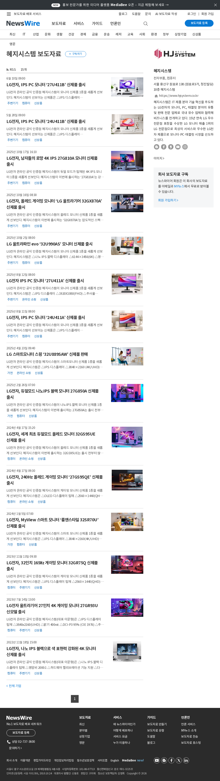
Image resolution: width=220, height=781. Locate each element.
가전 (10, 373)
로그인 (191, 14)
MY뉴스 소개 (188, 730)
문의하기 (15, 748)
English (115, 760)
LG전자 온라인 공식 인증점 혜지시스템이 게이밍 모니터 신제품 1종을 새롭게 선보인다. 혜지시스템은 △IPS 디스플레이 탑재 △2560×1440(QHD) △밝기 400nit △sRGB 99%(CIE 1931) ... (55, 581)
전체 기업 (13, 686)
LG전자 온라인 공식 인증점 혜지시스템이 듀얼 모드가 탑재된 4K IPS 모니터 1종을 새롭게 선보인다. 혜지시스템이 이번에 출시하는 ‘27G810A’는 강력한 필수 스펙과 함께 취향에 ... (55, 177)
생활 (59, 34)
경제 (83, 34)
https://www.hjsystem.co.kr (178, 96)
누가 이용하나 (121, 743)
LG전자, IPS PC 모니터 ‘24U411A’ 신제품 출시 (45, 317)
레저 (118, 34)
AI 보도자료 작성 (166, 14)
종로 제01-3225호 (123, 769)
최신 (12, 34)
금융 (95, 34)
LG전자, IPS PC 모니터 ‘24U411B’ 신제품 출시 (46, 121)
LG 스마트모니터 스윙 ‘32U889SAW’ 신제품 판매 (47, 354)
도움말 (136, 14)
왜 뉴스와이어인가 (124, 724)
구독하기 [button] (75, 54)
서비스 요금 (120, 736)
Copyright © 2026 (137, 773)
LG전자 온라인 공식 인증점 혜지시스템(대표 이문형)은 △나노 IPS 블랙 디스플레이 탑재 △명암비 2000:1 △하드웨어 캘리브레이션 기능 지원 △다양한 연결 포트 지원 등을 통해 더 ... (54, 667)
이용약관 (25, 760)
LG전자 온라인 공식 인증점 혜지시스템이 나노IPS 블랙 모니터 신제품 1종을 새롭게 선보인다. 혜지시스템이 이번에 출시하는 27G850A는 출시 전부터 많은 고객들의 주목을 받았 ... (54, 410)
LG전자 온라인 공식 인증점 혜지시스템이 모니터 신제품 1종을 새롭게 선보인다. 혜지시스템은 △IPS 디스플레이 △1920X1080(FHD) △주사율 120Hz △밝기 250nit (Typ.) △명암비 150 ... (54, 293)
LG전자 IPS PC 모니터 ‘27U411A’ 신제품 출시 (45, 280)
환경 (154, 34)
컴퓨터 (26, 103)
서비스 (78, 23)
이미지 (158, 158)
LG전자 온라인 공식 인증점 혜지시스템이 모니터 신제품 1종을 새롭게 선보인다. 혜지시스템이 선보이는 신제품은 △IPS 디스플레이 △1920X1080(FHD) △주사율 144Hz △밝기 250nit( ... (54, 97)
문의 (148, 14)
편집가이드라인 (42, 760)
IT (24, 34)
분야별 (83, 730)
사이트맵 (102, 760)
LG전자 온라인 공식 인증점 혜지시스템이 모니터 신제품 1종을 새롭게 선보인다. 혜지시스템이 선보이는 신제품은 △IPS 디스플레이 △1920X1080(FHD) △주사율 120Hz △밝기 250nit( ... (54, 330)
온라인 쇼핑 (29, 299)
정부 (166, 34)
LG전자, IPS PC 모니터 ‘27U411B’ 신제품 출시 (46, 84)
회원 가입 (207, 14)
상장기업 (180, 34)
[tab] (95, 717)
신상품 (196, 34)
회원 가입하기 (168, 200)
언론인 (115, 23)
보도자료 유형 (155, 730)
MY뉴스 (179, 186)
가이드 (97, 23)
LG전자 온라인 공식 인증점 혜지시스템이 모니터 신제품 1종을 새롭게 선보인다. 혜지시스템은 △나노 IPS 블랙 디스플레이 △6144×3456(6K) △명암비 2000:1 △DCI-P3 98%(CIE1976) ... (55, 256)
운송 (107, 34)
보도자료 (59, 23)
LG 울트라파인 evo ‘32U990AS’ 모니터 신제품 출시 (49, 244)
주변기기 (12, 103)
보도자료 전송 (189, 736)
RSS (13, 70)
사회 (142, 34)
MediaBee (129, 760)
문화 (47, 34)
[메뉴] (9, 14)
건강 (71, 34)
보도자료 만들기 (157, 724)
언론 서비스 (188, 724)
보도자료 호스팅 (191, 743)
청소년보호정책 (85, 760)
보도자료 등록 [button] (20, 733)
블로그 (123, 14)
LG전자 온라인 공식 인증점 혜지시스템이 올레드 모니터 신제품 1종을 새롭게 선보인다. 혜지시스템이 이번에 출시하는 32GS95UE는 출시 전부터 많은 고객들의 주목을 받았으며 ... (54, 453)
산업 (36, 34)
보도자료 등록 (199, 23)
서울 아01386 (31, 773)
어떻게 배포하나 (123, 730)
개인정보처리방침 (64, 760)
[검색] (145, 24)
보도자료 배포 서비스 (27, 14)
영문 (12, 44)
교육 (130, 34)
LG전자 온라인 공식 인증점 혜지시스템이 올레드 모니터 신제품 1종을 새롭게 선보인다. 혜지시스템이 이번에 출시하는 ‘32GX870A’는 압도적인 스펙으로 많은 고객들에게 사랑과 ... (54, 220)
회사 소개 (11, 760)
